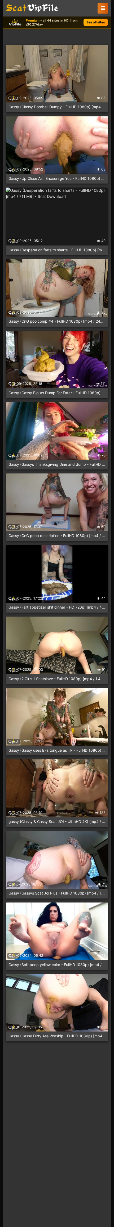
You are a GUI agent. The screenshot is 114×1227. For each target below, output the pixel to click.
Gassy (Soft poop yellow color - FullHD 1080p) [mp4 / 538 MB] (57, 964)
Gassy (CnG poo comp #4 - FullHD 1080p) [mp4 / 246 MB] (57, 321)
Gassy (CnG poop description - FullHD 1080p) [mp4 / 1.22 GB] (57, 535)
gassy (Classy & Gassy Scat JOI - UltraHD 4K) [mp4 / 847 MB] (57, 821)
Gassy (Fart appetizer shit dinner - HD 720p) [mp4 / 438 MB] (57, 607)
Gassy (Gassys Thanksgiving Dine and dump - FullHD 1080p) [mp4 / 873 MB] (57, 464)
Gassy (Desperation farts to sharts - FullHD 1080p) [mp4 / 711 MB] (57, 250)
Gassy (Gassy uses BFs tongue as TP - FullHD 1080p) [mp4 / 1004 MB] (57, 750)
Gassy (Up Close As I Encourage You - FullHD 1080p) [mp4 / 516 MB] (57, 178)
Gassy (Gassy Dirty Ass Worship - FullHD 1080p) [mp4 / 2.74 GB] (57, 1036)
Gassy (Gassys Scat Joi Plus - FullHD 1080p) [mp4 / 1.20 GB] (57, 893)
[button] (103, 8)
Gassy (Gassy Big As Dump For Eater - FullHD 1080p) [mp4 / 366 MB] (57, 392)
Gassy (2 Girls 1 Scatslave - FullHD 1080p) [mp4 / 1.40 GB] (57, 678)
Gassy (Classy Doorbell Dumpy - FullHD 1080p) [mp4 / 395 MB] (57, 107)
